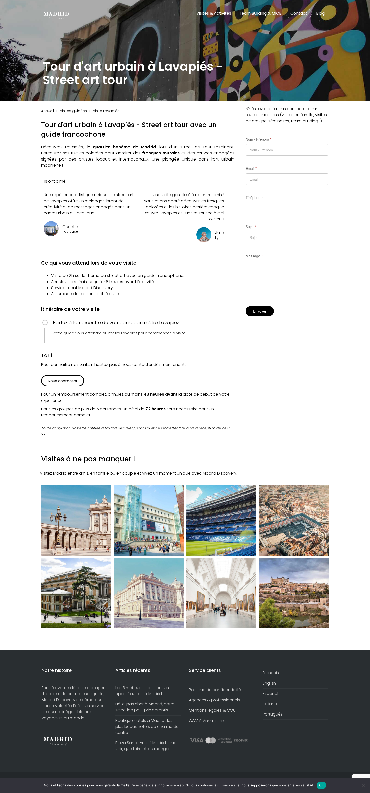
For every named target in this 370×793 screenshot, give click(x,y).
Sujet (251, 226)
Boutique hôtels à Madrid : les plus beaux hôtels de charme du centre (147, 726)
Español (270, 693)
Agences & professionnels (214, 700)
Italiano (270, 704)
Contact (298, 13)
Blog (320, 13)
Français (271, 673)
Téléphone (254, 197)
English (269, 683)
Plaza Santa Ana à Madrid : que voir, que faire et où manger (145, 746)
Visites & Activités (213, 13)
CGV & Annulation (206, 721)
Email (251, 168)
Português (273, 714)
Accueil (47, 110)
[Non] (363, 785)
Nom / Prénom (258, 139)
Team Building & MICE (260, 13)
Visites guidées (73, 110)
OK (321, 785)
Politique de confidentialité (215, 690)
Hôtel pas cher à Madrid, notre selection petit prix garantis (144, 707)
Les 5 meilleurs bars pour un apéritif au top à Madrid (142, 691)
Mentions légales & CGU (212, 710)
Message (254, 255)
